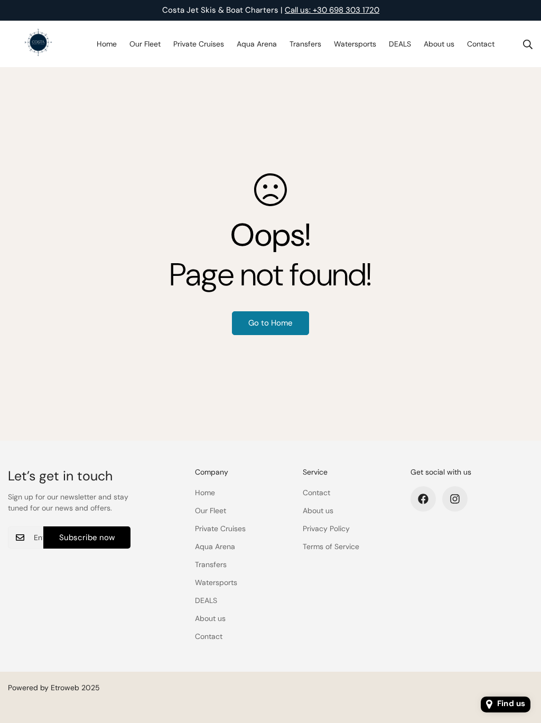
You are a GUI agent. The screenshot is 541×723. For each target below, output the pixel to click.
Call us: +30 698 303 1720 (332, 10)
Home (107, 44)
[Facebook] (423, 499)
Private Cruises (198, 44)
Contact (481, 44)
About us (439, 44)
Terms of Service (331, 546)
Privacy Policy (326, 528)
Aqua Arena (257, 44)
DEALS (400, 44)
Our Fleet (145, 44)
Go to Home (270, 323)
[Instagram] (455, 499)
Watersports (355, 44)
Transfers (305, 44)
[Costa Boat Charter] (38, 44)
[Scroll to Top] (520, 665)
